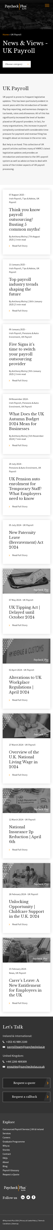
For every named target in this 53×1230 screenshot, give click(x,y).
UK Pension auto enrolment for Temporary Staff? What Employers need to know (25, 489)
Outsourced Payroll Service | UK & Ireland (23, 1129)
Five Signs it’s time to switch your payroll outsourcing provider (22, 354)
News (11, 973)
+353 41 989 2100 (16, 1042)
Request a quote (24, 1083)
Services (7, 1133)
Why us (6, 1145)
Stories (6, 1149)
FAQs (5, 1157)
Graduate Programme (14, 1141)
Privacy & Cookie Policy (28, 1220)
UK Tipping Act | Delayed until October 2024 (24, 612)
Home (6, 34)
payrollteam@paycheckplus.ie (26, 1047)
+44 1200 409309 (16, 1061)
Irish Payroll (15, 198)
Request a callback (24, 1096)
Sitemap (15, 1224)
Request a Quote (11, 1174)
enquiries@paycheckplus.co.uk (26, 1066)
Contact (7, 1153)
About (6, 1162)
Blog (5, 1166)
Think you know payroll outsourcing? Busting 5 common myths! (24, 220)
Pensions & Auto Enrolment (23, 467)
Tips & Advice (28, 198)
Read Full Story (19, 245)
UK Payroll (26, 336)
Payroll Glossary (11, 1170)
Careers (6, 1137)
